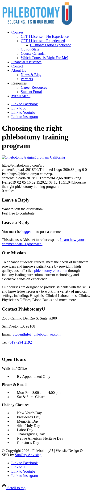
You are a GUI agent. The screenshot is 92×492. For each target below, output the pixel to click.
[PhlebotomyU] (37, 24)
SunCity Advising (28, 455)
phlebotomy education (50, 271)
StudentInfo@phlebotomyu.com (36, 334)
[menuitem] (50, 45)
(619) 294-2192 (20, 342)
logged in (28, 232)
